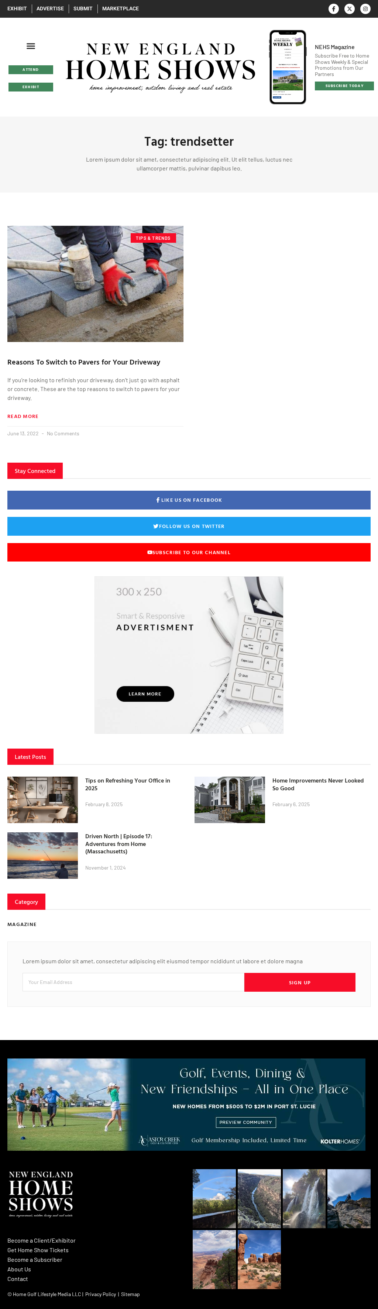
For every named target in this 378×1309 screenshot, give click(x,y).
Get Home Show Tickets (38, 1249)
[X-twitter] (349, 9)
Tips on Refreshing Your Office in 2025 (127, 784)
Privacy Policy (100, 1294)
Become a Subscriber (34, 1259)
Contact (17, 1278)
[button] (31, 46)
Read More (23, 416)
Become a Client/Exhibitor (41, 1240)
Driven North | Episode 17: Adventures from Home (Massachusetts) (118, 844)
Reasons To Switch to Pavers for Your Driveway (83, 361)
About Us (19, 1268)
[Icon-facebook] (334, 9)
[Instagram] (365, 9)
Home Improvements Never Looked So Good (318, 784)
